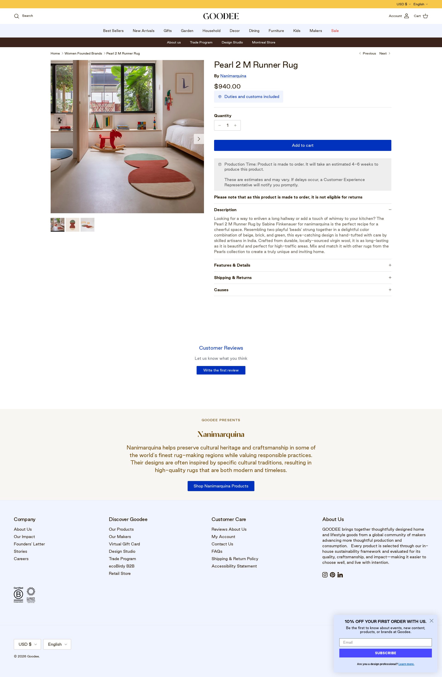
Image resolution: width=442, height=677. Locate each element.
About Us (23, 529)
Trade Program (122, 558)
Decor (235, 31)
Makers (316, 31)
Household (212, 31)
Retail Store (120, 573)
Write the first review (221, 370)
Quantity (222, 115)
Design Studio (122, 551)
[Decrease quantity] (218, 125)
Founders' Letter (29, 544)
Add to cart (303, 145)
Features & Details (232, 265)
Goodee (33, 656)
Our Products (121, 529)
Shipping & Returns (233, 277)
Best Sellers (113, 31)
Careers (21, 558)
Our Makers (120, 536)
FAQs (217, 551)
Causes (221, 290)
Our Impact (24, 536)
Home (55, 53)
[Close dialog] (431, 621)
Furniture (276, 31)
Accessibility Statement (234, 566)
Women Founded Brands (83, 53)
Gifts (168, 31)
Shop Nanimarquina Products (221, 486)
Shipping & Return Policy (235, 558)
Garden (187, 31)
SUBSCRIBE (385, 653)
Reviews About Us (229, 529)
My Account (223, 536)
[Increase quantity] (237, 125)
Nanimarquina (233, 76)
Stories (20, 551)
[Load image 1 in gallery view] (127, 136)
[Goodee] (221, 16)
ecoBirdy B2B (121, 566)
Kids (296, 31)
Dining (254, 31)
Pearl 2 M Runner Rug (123, 53)
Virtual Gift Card (124, 544)
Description (225, 209)
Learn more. (406, 664)
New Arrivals (143, 31)
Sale (335, 31)
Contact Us (222, 544)
